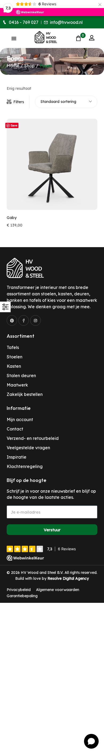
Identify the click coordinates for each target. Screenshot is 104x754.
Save (14, 125)
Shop (29, 65)
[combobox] (66, 101)
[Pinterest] (12, 320)
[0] (78, 38)
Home (13, 65)
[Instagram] (35, 320)
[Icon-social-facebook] (23, 320)
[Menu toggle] (14, 38)
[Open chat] (91, 741)
